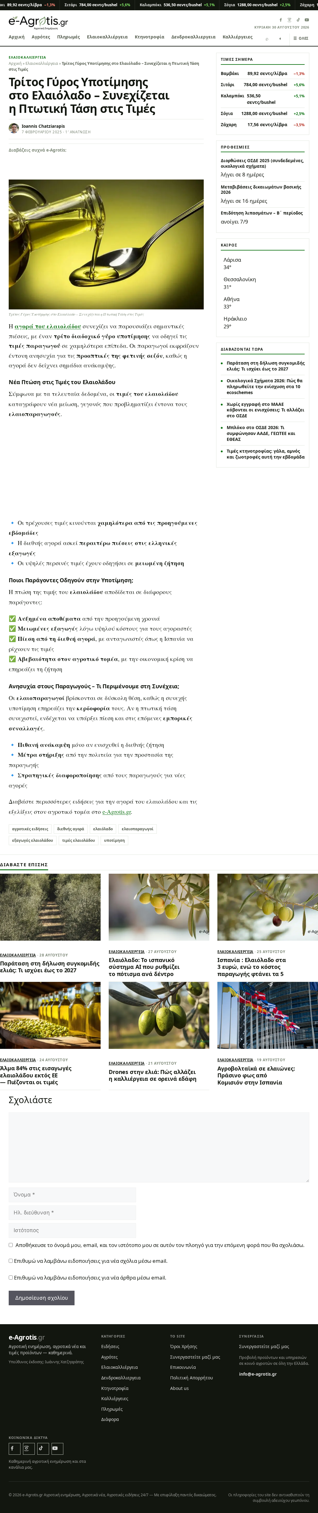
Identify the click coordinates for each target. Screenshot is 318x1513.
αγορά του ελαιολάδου (48, 326)
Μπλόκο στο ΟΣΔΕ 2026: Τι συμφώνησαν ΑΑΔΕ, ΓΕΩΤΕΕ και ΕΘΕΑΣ (261, 433)
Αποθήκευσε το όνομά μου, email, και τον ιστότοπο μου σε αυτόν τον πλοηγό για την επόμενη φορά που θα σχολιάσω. (160, 1245)
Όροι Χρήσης (183, 1346)
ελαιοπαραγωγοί (137, 829)
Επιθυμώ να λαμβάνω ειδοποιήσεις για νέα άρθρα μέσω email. (90, 1277)
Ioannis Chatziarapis (43, 126)
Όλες (301, 38)
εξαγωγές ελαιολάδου (32, 840)
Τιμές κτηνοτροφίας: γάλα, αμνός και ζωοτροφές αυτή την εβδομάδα (266, 454)
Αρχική (17, 37)
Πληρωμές (68, 37)
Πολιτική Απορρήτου (191, 1378)
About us (179, 1388)
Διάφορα (110, 1419)
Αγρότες (41, 37)
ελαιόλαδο (103, 829)
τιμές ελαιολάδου (78, 840)
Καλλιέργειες (237, 37)
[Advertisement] (106, 468)
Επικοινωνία (183, 1367)
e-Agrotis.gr (116, 811)
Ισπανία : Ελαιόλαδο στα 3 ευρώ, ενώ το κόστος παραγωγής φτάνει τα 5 (251, 967)
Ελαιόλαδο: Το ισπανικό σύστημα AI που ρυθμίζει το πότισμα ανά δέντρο (144, 967)
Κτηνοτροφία (149, 37)
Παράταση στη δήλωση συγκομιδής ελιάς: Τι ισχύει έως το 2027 (266, 366)
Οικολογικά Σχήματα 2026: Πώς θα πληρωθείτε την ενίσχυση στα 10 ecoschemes (264, 386)
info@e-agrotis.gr (258, 1374)
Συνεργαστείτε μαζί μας (195, 1357)
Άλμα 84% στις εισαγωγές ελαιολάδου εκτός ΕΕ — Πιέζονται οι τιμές (35, 1075)
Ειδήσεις (110, 1346)
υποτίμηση (114, 840)
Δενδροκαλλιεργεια (193, 37)
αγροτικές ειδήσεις (30, 829)
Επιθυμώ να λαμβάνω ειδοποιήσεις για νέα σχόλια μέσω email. (91, 1260)
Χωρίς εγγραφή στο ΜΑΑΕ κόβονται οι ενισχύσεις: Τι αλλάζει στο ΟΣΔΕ (265, 410)
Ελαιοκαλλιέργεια (107, 37)
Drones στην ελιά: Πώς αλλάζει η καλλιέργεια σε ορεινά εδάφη (153, 1075)
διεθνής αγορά (70, 829)
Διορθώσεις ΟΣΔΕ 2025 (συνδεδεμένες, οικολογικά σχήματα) (262, 163)
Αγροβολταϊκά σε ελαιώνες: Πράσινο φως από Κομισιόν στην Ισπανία (256, 1075)
